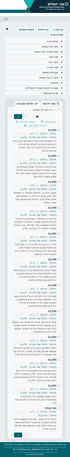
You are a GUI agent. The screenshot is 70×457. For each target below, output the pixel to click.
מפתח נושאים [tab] (26, 29)
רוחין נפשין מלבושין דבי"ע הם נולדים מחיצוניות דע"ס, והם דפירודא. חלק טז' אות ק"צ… (35, 399)
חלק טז (52, 130)
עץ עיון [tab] (59, 29)
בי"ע (32, 133)
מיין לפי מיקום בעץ (37, 125)
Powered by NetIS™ (35, 454)
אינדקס (43, 133)
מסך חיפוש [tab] (49, 103)
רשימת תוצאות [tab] (25, 103)
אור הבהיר (50, 408)
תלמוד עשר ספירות (38, 137)
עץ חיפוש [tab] (43, 29)
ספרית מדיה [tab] (56, 34)
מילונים (52, 133)
